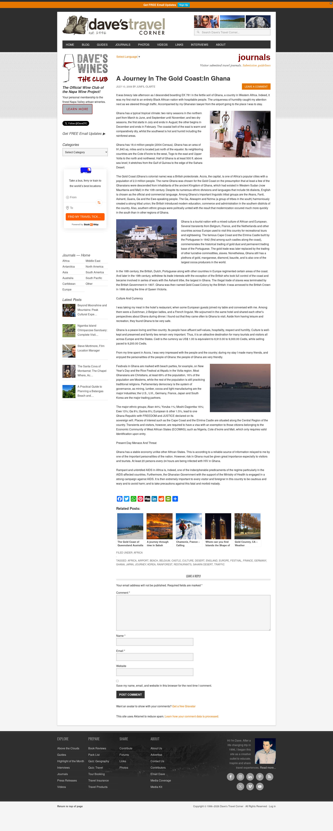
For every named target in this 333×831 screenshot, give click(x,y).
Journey (140, 564)
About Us (156, 748)
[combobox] (85, 197)
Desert (199, 560)
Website (121, 666)
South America (95, 272)
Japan (130, 564)
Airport (143, 560)
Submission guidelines (257, 65)
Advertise (156, 755)
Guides (61, 755)
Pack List (94, 755)
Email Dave (158, 774)
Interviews (63, 767)
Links (122, 761)
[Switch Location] (99, 202)
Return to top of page (70, 806)
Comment (123, 593)
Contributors (158, 767)
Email (120, 651)
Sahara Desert (203, 564)
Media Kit (156, 787)
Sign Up (183, 4)
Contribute (125, 748)
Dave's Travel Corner (114, 25)
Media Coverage (161, 780)
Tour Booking (96, 774)
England (211, 560)
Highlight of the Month (70, 761)
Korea (151, 564)
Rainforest (164, 564)
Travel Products (98, 787)
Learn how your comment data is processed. (192, 716)
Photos (123, 767)
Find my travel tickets (86, 216)
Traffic (219, 564)
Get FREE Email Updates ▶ (83, 133)
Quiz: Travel (95, 767)
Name (120, 636)
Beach (154, 560)
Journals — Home (76, 254)
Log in (272, 806)
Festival (236, 560)
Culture (188, 560)
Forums (124, 755)
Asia (65, 272)
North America (94, 266)
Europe (224, 560)
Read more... (268, 767)
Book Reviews (97, 748)
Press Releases (67, 780)
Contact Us (157, 761)
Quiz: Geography (98, 761)
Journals (62, 774)
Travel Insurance (98, 780)
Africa (138, 552)
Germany (260, 560)
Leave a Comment (256, 86)
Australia (67, 278)
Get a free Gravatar (183, 706)
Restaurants (182, 564)
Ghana (120, 564)
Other (89, 284)
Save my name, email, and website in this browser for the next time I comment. (164, 685)
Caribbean (68, 284)
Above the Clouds (68, 748)
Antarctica (68, 266)
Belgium (164, 560)
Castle (176, 560)
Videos (61, 787)
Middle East (93, 261)
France (248, 560)
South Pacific (94, 278)
